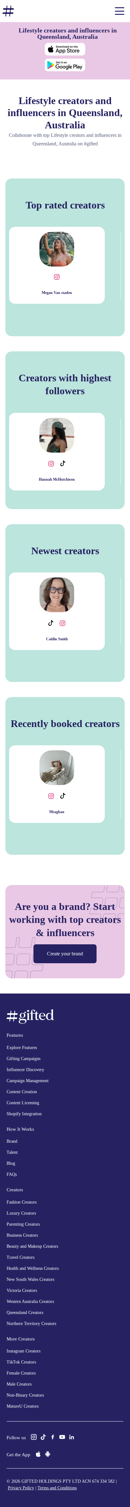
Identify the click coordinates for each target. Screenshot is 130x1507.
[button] (119, 11)
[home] (8, 11)
